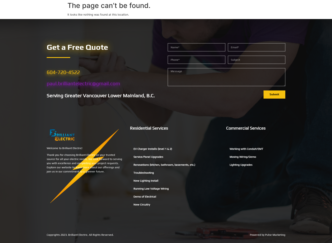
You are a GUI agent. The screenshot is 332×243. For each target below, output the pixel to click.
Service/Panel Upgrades (148, 156)
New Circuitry (141, 204)
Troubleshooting (143, 172)
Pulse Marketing (275, 234)
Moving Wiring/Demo (243, 156)
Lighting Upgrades (241, 164)
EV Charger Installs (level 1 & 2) (152, 148)
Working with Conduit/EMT (246, 148)
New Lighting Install (145, 180)
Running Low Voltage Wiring (151, 188)
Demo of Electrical (144, 196)
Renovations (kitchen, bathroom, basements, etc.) (164, 164)
